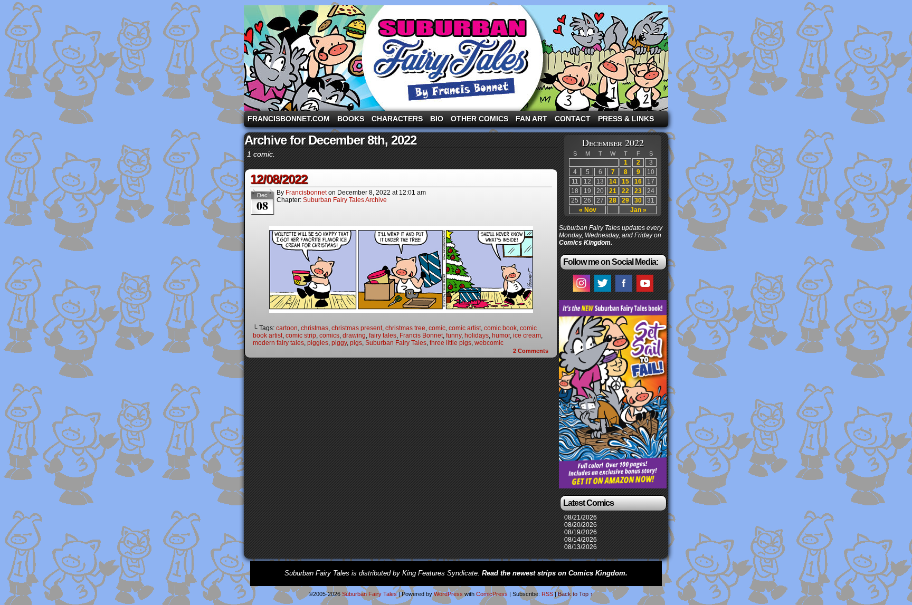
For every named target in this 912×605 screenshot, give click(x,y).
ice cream (527, 335)
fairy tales (382, 335)
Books (350, 118)
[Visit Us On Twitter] (602, 291)
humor (501, 335)
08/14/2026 (580, 539)
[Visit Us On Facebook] (623, 291)
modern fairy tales (278, 343)
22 (625, 191)
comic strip (301, 335)
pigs (356, 343)
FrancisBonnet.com (289, 118)
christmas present (356, 328)
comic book (500, 328)
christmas (314, 328)
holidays (476, 335)
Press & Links (626, 118)
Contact (573, 118)
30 (638, 200)
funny (453, 335)
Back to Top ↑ (575, 594)
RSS (547, 594)
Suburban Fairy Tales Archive (345, 200)
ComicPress (492, 594)
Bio (436, 118)
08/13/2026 (580, 547)
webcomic (489, 343)
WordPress (448, 594)
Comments (530, 351)
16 (638, 181)
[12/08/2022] (401, 310)
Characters (397, 118)
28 (612, 200)
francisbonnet (306, 192)
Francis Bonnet (421, 335)
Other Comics (479, 118)
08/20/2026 (580, 525)
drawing (354, 335)
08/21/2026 (580, 517)
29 (625, 200)
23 (638, 191)
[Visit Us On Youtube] (644, 291)
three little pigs (450, 343)
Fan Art (531, 118)
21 (612, 191)
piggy (339, 343)
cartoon (287, 328)
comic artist (465, 328)
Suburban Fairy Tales (456, 58)
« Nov (587, 210)
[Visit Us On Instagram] (581, 291)
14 (612, 181)
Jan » (638, 210)
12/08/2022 (278, 179)
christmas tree (405, 328)
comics (329, 335)
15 (625, 181)
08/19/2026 (580, 532)
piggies (317, 343)
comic (437, 328)
